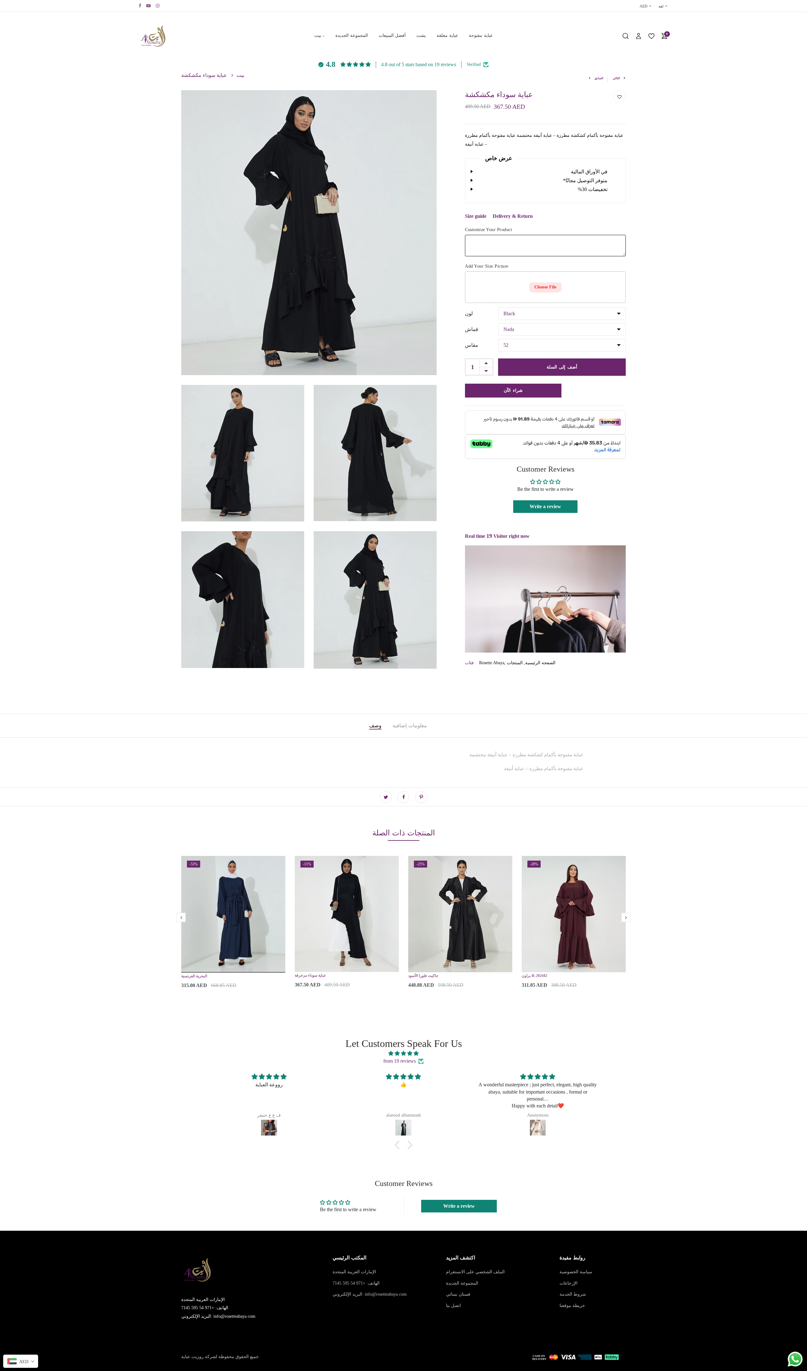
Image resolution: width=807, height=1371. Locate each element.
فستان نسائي (458, 1294)
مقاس (471, 344)
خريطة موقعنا (572, 1305)
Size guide (475, 215)
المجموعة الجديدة (351, 35)
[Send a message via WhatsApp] (795, 1359)
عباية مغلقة (447, 35)
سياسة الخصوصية (576, 1271)
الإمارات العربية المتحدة (354, 1271)
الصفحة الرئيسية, (539, 662)
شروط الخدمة (573, 1294)
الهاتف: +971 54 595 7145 (356, 1283)
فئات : (470, 662)
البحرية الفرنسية (194, 976)
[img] (403, 1053)
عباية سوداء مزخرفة (310, 975)
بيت (317, 35)
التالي (616, 78)
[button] (398, 1145)
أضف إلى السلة (562, 366)
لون (469, 313)
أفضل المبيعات (392, 35)
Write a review (545, 506)
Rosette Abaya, (493, 662)
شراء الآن (513, 390)
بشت (421, 35)
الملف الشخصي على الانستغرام (475, 1271)
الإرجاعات (569, 1283)
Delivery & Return (513, 215)
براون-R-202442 (534, 975)
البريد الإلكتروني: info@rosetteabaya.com (370, 1294)
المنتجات (515, 662)
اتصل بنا (453, 1305)
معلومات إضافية (409, 725)
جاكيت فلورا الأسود (423, 975)
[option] (233, 927)
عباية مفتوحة (481, 35)
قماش (471, 329)
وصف (375, 725)
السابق (599, 78)
